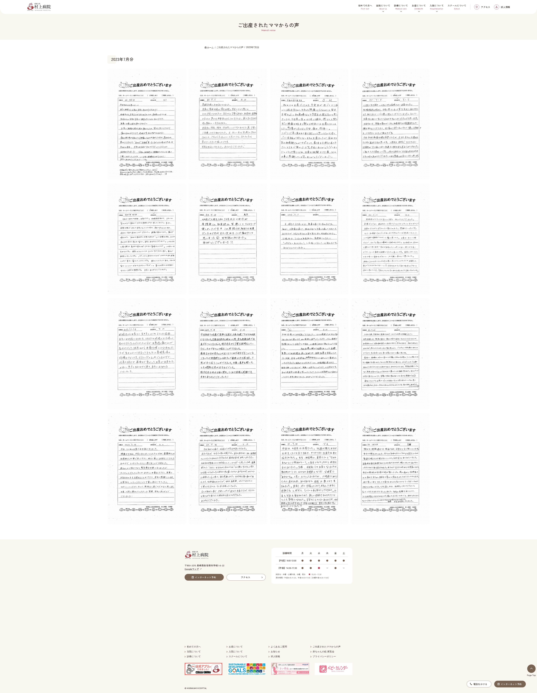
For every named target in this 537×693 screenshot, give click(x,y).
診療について (194, 656)
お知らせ (275, 651)
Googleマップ (192, 569)
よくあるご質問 (279, 646)
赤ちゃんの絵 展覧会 (323, 651)
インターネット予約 (511, 684)
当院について (194, 651)
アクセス (485, 7)
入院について (236, 651)
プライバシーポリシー (324, 656)
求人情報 (505, 7)
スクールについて (238, 656)
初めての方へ (194, 646)
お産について (236, 646)
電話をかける (480, 684)
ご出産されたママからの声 (327, 646)
